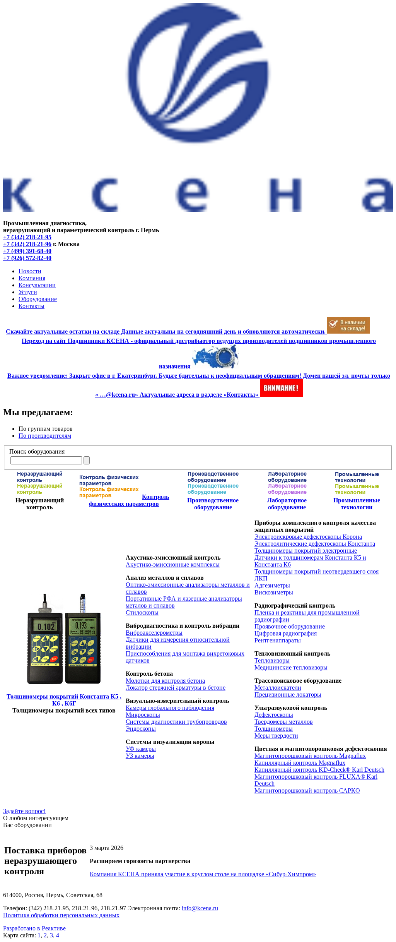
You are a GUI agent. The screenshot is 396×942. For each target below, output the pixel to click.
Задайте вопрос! (24, 811)
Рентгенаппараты (277, 640)
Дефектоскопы (273, 714)
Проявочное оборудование (289, 626)
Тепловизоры (272, 660)
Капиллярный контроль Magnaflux (299, 762)
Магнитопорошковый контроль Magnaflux (310, 755)
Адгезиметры (272, 585)
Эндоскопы (141, 728)
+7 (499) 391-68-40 (27, 251)
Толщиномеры (273, 728)
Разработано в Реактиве (34, 928)
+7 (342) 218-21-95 (27, 237)
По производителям (45, 435)
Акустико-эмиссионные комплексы (173, 564)
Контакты (31, 306)
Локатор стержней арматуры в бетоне (175, 687)
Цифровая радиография (285, 633)
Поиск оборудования (37, 451)
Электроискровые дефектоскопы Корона (308, 536)
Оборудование (38, 299)
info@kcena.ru (200, 908)
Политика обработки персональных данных (61, 915)
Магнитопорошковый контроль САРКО (307, 790)
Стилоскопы (142, 612)
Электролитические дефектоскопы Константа (314, 543)
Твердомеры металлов (283, 721)
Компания (32, 278)
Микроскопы (143, 714)
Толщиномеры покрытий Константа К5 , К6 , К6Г (64, 700)
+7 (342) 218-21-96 (27, 244)
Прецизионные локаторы (287, 694)
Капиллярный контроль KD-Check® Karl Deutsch (319, 769)
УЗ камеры (140, 755)
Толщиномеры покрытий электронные (305, 550)
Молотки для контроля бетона (165, 680)
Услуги (28, 292)
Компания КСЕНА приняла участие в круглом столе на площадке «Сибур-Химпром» (203, 874)
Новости (30, 271)
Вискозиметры (273, 592)
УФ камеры (141, 748)
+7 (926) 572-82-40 (27, 258)
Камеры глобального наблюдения (170, 707)
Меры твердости (276, 735)
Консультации (37, 285)
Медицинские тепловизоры (291, 667)
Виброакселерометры (154, 632)
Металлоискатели (277, 687)
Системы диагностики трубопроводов (176, 721)
